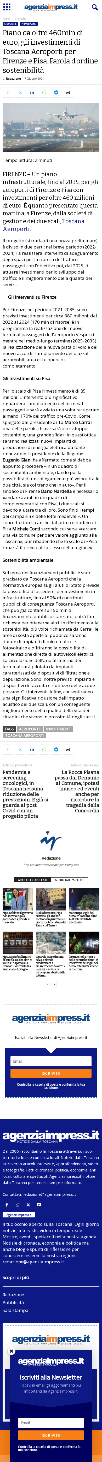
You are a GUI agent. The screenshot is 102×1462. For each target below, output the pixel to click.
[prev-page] (47, 984)
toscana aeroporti (24, 735)
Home (6, 18)
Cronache (10, 24)
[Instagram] (18, 1205)
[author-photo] (51, 840)
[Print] (68, 92)
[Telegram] (56, 92)
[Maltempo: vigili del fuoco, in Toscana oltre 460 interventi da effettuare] (84, 899)
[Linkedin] (32, 92)
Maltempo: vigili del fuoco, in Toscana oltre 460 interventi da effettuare (83, 917)
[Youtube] (39, 1205)
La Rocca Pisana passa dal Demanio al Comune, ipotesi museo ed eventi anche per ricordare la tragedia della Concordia (77, 791)
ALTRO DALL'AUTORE (69, 880)
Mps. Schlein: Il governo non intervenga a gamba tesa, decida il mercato (18, 917)
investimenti (58, 728)
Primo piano (28, 24)
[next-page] (54, 984)
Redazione (13, 78)
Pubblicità (13, 1302)
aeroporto (30, 728)
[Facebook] (8, 92)
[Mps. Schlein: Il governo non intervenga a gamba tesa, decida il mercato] (18, 899)
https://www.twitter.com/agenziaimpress (51, 865)
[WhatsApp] (44, 92)
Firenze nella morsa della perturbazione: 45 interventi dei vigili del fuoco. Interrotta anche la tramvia (83, 963)
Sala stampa (16, 1310)
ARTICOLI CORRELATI (32, 880)
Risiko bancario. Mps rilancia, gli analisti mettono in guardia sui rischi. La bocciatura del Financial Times (51, 919)
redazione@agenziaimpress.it (49, 1194)
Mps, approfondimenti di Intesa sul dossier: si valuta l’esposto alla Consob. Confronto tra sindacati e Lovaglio (17, 963)
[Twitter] (20, 92)
